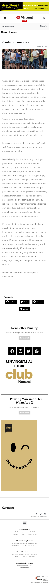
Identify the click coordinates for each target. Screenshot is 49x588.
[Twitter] (28, 351)
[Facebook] (12, 351)
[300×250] (19, 371)
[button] (44, 18)
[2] (19, 455)
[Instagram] (20, 351)
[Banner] (24, 6)
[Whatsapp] (37, 351)
